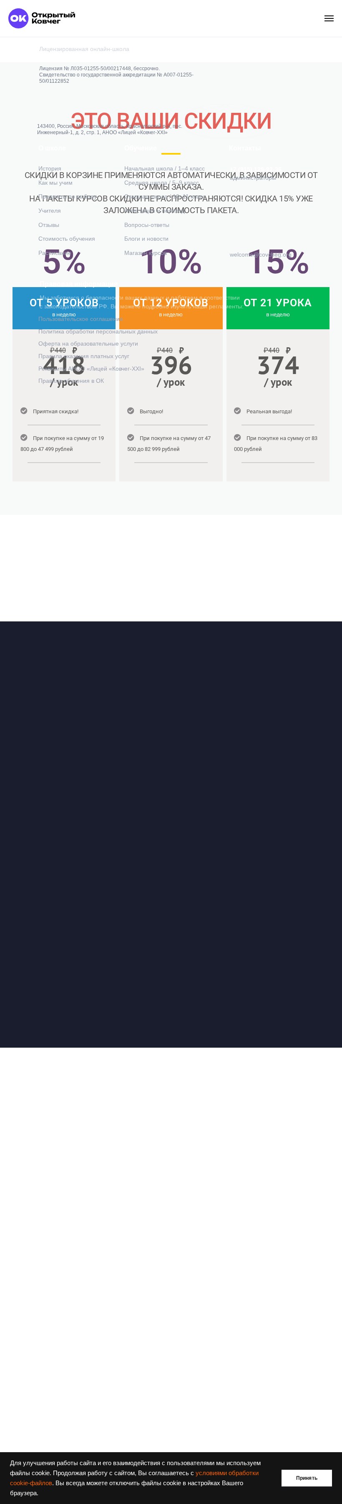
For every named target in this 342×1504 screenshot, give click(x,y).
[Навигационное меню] (329, 18)
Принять (306, 1478)
